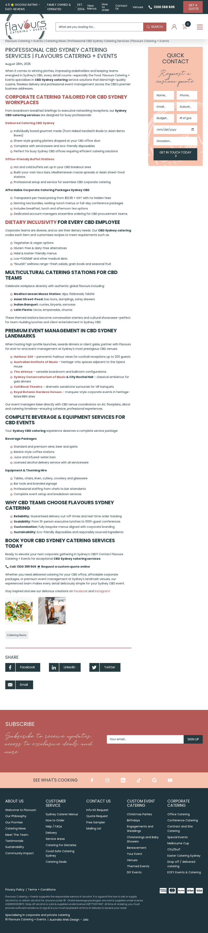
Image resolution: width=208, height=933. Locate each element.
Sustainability (14, 847)
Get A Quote (193, 7)
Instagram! (102, 591)
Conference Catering (182, 820)
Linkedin (69, 667)
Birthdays (133, 820)
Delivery (51, 833)
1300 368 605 (164, 7)
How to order (105, 7)
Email (24, 684)
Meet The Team (16, 835)
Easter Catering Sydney (183, 856)
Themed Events (138, 866)
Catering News (55, 41)
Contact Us (121, 7)
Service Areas (55, 839)
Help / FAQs (54, 826)
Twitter (109, 667)
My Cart (188, 25)
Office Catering (178, 814)
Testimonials (14, 841)
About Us (14, 801)
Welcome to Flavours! (20, 810)
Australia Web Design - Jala (69, 919)
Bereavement (136, 848)
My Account (174, 27)
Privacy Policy (14, 890)
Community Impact (19, 853)
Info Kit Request (97, 810)
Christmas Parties (139, 814)
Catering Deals (56, 862)
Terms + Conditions (42, 890)
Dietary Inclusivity (31, 222)
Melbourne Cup (178, 843)
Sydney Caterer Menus (62, 814)
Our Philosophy (15, 816)
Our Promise (14, 822)
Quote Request (97, 816)
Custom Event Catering (141, 803)
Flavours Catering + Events (24, 41)
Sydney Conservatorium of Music (40, 377)
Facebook (81, 591)
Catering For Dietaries (61, 845)
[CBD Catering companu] (19, 610)
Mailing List (93, 828)
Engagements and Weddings (140, 828)
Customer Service (56, 803)
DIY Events (134, 872)
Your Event (134, 854)
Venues (138, 7)
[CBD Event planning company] (52, 610)
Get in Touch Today (175, 152)
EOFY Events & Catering (184, 872)
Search (157, 27)
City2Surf (173, 849)
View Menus (91, 7)
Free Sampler (95, 822)
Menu (200, 27)
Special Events (177, 837)
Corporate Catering (178, 803)
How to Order (55, 820)
